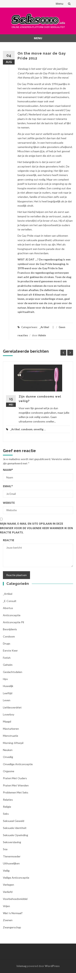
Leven (6, 700)
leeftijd (7, 693)
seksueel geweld (13, 820)
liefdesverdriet (12, 707)
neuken (7, 750)
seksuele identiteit (15, 828)
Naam (8, 470)
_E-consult (9, 601)
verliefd (7, 891)
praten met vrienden (16, 785)
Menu (59, 3)
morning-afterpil (13, 743)
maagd (7, 721)
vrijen (6, 906)
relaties (8, 799)
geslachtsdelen (12, 672)
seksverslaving (12, 842)
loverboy (8, 714)
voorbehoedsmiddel (15, 898)
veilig (6, 870)
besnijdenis (10, 629)
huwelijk (8, 686)
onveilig (38, 429)
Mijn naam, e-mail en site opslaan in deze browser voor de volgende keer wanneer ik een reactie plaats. (36, 528)
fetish (7, 657)
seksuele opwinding (15, 835)
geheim (7, 664)
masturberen (11, 728)
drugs (6, 643)
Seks (6, 813)
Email (8, 486)
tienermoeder (11, 856)
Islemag (22, 966)
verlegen (8, 884)
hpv (5, 679)
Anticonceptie (11, 615)
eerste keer (10, 650)
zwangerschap (12, 927)
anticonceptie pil (13, 622)
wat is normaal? (13, 913)
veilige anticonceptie (16, 877)
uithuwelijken (11, 863)
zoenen (7, 920)
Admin (42, 335)
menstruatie (10, 735)
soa (5, 849)
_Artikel (44, 327)
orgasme (8, 771)
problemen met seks (15, 792)
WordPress (52, 966)
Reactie (8, 540)
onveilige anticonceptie (18, 764)
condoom (26, 429)
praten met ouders (15, 778)
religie (7, 806)
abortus (8, 608)
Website (9, 503)
